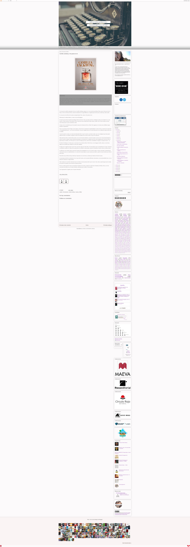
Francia (122, 260)
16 (117, 121)
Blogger (100, 519)
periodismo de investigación (127, 249)
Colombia (121, 266)
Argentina (120, 261)
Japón (116, 259)
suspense (116, 237)
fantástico (127, 235)
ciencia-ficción (118, 216)
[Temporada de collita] (94, 524)
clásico (127, 222)
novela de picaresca (119, 247)
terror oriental (122, 229)
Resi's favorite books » (126, 543)
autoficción (116, 239)
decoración (121, 243)
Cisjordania (116, 266)
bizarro (129, 225)
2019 (117, 168)
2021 (117, 165)
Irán (120, 263)
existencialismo (122, 235)
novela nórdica (72, 192)
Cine (121, 231)
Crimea (128, 266)
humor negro (117, 245)
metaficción (125, 239)
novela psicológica (126, 247)
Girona (129, 263)
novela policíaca (126, 223)
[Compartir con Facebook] (71, 190)
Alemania (125, 261)
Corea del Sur (124, 263)
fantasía (116, 219)
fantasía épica (117, 230)
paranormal (123, 226)
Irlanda (117, 264)
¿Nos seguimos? (122, 484)
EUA (116, 258)
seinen (125, 241)
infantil (116, 227)
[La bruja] (125, 531)
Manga (126, 220)
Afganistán (129, 264)
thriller (80, 192)
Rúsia (126, 268)
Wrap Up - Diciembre (120, 162)
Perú (115, 268)
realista (116, 228)
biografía (124, 231)
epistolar (117, 226)
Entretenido (65, 192)
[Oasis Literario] (123, 437)
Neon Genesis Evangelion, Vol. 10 (123, 299)
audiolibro (127, 238)
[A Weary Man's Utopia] (62, 533)
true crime (121, 237)
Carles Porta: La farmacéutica (122, 144)
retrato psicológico (119, 241)
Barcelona (117, 265)
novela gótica (117, 224)
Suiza (129, 268)
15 (116, 121)
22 (116, 122)
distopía (118, 218)
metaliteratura (128, 245)
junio (118, 132)
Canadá (128, 265)
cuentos (127, 229)
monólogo (116, 246)
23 (117, 122)
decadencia (116, 243)
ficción (127, 221)
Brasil (125, 265)
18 (120, 121)
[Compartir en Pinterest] (72, 190)
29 (116, 123)
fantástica (124, 244)
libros (129, 354)
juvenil (116, 220)
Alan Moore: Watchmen (121, 156)
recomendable (118, 277)
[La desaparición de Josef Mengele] (71, 529)
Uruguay (116, 269)
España (125, 258)
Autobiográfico (125, 219)
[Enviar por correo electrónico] (68, 190)
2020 (117, 166)
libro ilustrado (121, 227)
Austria (120, 262)
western (125, 237)
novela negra (125, 218)
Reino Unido (123, 259)
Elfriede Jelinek (119, 291)
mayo (118, 134)
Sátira (128, 234)
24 (119, 122)
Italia (124, 262)
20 (123, 121)
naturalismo (121, 236)
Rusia (116, 261)
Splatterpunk (123, 238)
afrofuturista (117, 235)
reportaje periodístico (127, 240)
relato (116, 214)
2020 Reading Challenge (121, 314)
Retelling (123, 234)
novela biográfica (121, 246)
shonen (117, 252)
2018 (117, 169)
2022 (117, 129)
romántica (116, 222)
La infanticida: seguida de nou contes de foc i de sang (122, 288)
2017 (117, 171)
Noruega (128, 262)
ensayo (128, 226)
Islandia (121, 264)
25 (120, 122)
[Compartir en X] (70, 190)
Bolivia (121, 265)
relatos (121, 220)
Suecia (77, 192)
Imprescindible (127, 277)
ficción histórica (123, 228)
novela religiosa (117, 248)
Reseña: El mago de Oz (123, 455)
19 (122, 121)
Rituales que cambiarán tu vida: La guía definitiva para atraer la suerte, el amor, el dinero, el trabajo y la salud (123, 296)
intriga (116, 236)
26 (122, 122)
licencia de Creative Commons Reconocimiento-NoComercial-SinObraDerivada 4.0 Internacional (122, 513)
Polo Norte (119, 268)
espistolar (120, 244)
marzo (118, 137)
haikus (128, 244)
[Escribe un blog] (69, 190)
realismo (123, 224)
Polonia (123, 268)
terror (124, 214)
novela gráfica (127, 216)
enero (118, 140)
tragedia (120, 252)
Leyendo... (122, 285)
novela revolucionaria (124, 248)
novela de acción (128, 246)
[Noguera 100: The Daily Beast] (96, 534)
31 (119, 123)
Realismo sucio (117, 234)
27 (123, 122)
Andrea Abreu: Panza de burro (122, 152)
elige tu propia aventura (127, 243)
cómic (116, 221)
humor (122, 222)
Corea (125, 266)
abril (118, 135)
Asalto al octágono (120, 303)
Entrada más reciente (65, 225)
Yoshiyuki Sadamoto (120, 300)
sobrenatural (127, 236)
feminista (122, 221)
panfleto (120, 249)
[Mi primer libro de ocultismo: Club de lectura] (116, 531)
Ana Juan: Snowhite (120, 145)
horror (121, 239)
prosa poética (120, 240)
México (125, 264)
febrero (118, 138)
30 (117, 123)
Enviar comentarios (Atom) (89, 228)
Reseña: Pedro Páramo (123, 442)
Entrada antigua (107, 225)
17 (119, 121)
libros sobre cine (122, 245)
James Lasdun (128, 352)
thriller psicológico (123, 225)
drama (117, 215)
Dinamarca (116, 263)
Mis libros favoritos (118, 338)
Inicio (87, 225)
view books (125, 319)
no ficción (127, 227)
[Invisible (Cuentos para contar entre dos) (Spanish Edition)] (129, 533)
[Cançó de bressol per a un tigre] (125, 525)
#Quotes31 (121, 479)
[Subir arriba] (188, 545)
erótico (117, 244)
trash (123, 252)
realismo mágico (124, 230)
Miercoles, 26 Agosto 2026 (120, 124)
